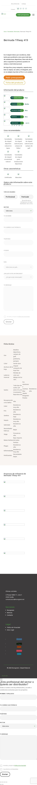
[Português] (24, 8)
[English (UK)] (21, 8)
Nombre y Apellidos (7, 693)
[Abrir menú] (33, 15)
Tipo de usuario (9, 192)
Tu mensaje (4, 734)
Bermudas (17, 31)
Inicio (5, 31)
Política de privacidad (20, 765)
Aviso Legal (10, 630)
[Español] (18, 8)
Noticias (9, 613)
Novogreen (10, 610)
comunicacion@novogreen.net (15, 599)
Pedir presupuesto (23, 15)
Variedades (10, 31)
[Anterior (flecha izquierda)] (1, 784)
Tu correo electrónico (8, 705)
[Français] (26, 8)
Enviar (5, 774)
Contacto (10, 615)
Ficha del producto (14, 82)
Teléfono (3, 714)
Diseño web (4, 675)
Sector (6, 207)
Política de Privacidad (13, 627)
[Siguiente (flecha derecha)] (2, 784)
